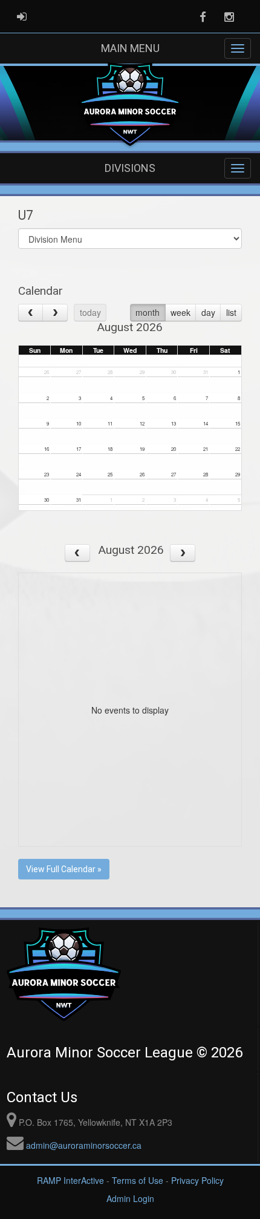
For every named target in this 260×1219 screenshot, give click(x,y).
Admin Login (130, 1198)
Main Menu (130, 48)
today (90, 312)
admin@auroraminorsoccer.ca (83, 1145)
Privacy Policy (197, 1180)
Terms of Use (137, 1180)
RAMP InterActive (70, 1180)
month (147, 312)
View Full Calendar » (64, 869)
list (231, 312)
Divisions (130, 168)
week (180, 312)
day (208, 312)
